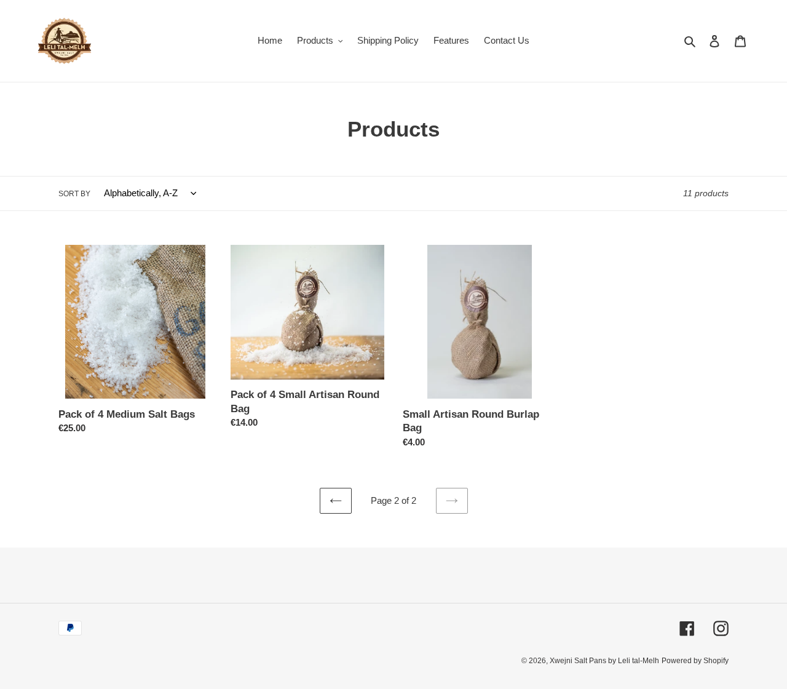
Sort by (74, 193)
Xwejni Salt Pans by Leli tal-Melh (604, 660)
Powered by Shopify (695, 660)
